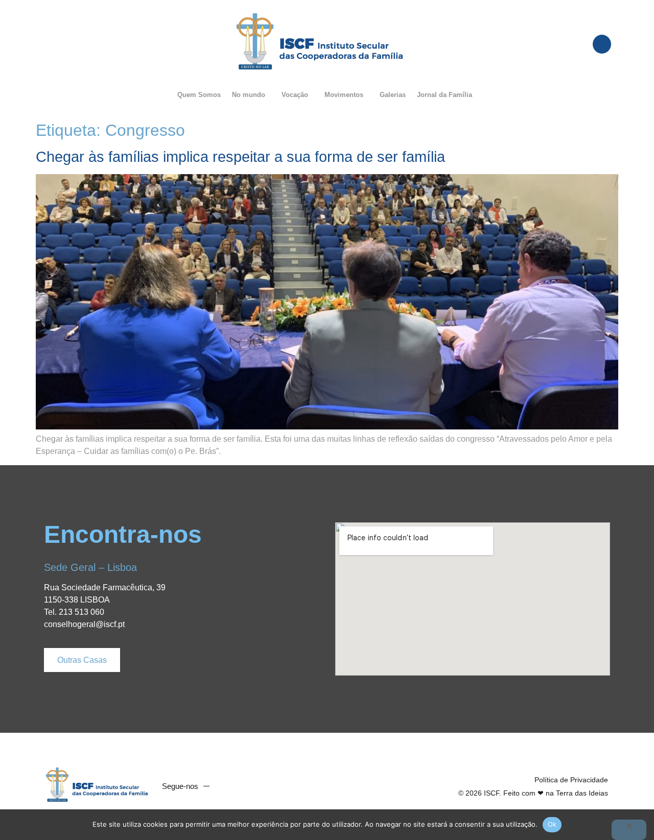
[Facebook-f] (228, 786)
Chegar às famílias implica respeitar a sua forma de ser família (240, 157)
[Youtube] (247, 786)
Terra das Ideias (582, 793)
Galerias (393, 95)
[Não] (629, 830)
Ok (552, 824)
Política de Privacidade (571, 780)
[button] (251, 94)
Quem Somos (199, 95)
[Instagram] (267, 786)
